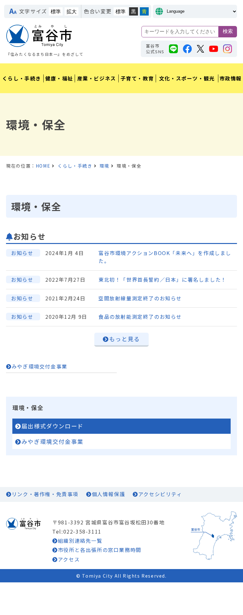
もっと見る (124, 339)
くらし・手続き (75, 166)
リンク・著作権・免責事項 (45, 494)
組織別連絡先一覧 (80, 540)
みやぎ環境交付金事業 (39, 366)
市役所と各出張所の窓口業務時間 (99, 550)
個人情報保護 (108, 494)
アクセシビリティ (160, 494)
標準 (56, 11)
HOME (43, 166)
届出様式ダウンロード (53, 426)
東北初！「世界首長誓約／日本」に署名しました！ (162, 279)
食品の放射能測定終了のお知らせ (140, 316)
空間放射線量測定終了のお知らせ (140, 298)
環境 (104, 166)
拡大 (71, 11)
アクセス (69, 559)
